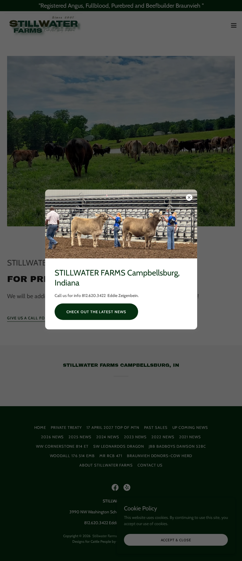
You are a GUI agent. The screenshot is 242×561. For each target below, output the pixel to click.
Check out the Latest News (96, 311)
